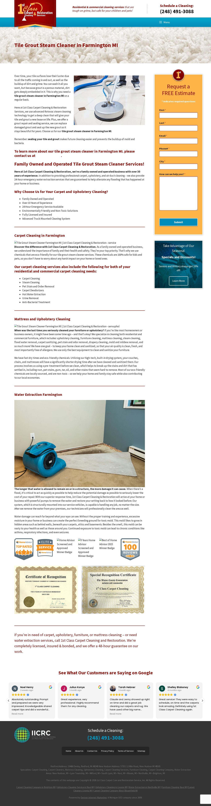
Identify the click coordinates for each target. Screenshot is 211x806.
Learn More (178, 281)
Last (162, 122)
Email (163, 135)
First (162, 110)
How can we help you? (172, 174)
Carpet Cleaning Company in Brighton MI (35, 787)
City (162, 161)
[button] (202, 700)
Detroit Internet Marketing (94, 797)
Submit (178, 222)
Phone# (164, 148)
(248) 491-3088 (177, 11)
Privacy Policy (107, 751)
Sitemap (141, 751)
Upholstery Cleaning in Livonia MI (111, 787)
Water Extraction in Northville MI (144, 787)
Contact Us (92, 751)
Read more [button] (17, 714)
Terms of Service (126, 751)
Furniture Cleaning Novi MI (174, 787)
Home (68, 751)
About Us (79, 751)
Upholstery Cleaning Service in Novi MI (75, 787)
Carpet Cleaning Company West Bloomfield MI (115, 790)
